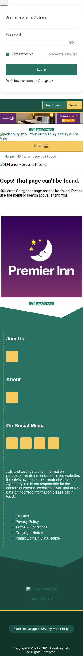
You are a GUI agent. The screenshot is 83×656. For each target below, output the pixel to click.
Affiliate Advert (41, 129)
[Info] (12, 397)
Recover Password (63, 54)
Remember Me (22, 54)
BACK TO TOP (41, 599)
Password (13, 34)
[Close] (4, 3)
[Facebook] (12, 443)
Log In (41, 69)
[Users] (12, 356)
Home (9, 157)
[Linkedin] (53, 443)
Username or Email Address (26, 17)
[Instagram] (26, 443)
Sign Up (47, 81)
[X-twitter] (39, 443)
